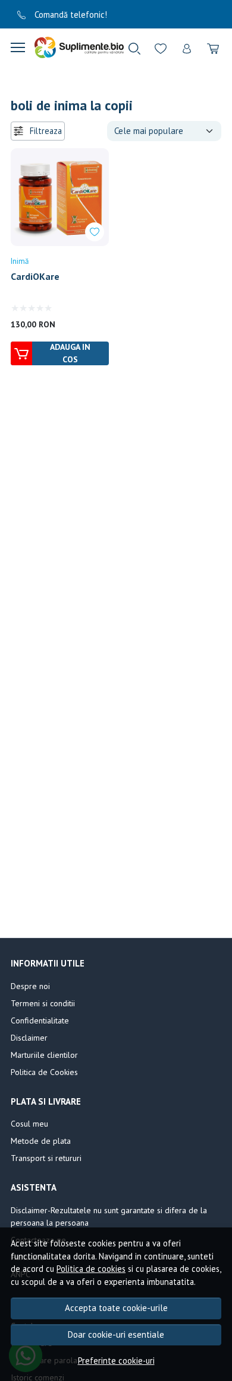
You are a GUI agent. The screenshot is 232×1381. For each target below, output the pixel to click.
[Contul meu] (186, 47)
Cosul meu (29, 1123)
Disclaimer (29, 1037)
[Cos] (213, 47)
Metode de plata (41, 1141)
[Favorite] (160, 47)
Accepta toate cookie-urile (116, 1307)
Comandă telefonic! (69, 14)
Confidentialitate (40, 1020)
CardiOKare (35, 276)
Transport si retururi (46, 1158)
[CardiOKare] (60, 197)
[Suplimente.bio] (74, 47)
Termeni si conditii (43, 1003)
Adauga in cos (70, 353)
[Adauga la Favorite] (94, 232)
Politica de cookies (91, 1268)
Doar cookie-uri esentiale (116, 1334)
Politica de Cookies (44, 1072)
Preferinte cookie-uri (116, 1360)
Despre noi (30, 986)
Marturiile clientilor (44, 1055)
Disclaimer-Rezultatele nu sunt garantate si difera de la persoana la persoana (109, 1216)
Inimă (20, 261)
